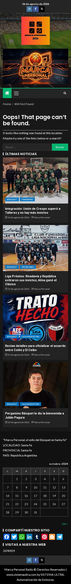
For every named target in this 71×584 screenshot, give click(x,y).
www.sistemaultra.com (21, 574)
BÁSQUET (12, 199)
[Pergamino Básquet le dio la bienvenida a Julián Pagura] (35, 385)
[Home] (7, 93)
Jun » (65, 523)
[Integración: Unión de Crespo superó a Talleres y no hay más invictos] (35, 181)
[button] (16, 93)
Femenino (27, 199)
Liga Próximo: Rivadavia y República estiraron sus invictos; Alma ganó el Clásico (31, 280)
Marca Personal (42, 217)
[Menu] (16, 93)
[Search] (64, 93)
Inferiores (28, 267)
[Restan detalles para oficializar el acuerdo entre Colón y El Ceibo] (35, 318)
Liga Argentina (30, 336)
